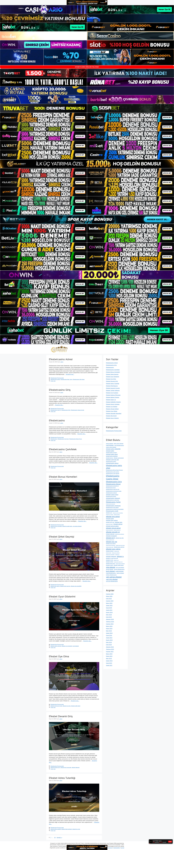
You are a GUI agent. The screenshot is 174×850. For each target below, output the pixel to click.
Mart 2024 (109, 631)
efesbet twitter (109, 561)
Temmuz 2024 (110, 621)
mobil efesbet (119, 571)
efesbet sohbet (108, 552)
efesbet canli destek (119, 458)
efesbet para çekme (55, 586)
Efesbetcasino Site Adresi (78, 379)
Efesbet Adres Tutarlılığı (62, 777)
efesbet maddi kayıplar (110, 539)
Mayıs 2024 (109, 626)
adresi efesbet (109, 443)
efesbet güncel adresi (113, 528)
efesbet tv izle (109, 560)
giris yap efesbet (120, 567)
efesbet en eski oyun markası (118, 512)
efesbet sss (117, 554)
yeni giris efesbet (112, 579)
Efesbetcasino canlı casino (112, 471)
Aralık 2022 (109, 665)
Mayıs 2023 (109, 654)
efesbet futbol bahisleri (66, 829)
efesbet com (109, 512)
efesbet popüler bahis (67, 526)
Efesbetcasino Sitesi (111, 496)
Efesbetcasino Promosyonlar (57, 377)
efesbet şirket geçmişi (65, 586)
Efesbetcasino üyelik (112, 511)
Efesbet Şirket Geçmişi (61, 536)
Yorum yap (53, 380)
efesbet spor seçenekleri (110, 554)
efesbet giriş (118, 522)
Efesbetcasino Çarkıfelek (63, 449)
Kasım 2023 (109, 640)
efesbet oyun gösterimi (67, 646)
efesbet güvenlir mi (113, 532)
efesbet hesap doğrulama (119, 534)
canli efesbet (110, 445)
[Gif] (87, 164)
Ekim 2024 (109, 614)
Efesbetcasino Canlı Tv (56, 410)
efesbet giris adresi (113, 516)
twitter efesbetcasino (111, 574)
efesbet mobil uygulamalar (110, 545)
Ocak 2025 (109, 607)
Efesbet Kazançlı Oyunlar (113, 388)
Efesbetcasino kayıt (111, 487)
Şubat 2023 (109, 660)
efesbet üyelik (109, 565)
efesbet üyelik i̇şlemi (75, 705)
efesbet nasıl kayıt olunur (120, 545)
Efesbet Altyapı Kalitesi (112, 409)
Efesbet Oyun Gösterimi (62, 596)
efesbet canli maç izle (112, 459)
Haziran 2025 (109, 601)
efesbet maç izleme (111, 543)
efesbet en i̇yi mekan (109, 514)
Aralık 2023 (109, 637)
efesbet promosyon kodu (56, 705)
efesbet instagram (111, 536)
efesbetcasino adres (111, 461)
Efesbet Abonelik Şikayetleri (113, 413)
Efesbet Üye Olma (59, 656)
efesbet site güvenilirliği (76, 586)
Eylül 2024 (109, 617)
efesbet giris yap (110, 522)
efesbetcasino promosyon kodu (113, 491)
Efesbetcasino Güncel (113, 484)
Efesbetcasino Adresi (61, 359)
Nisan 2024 (109, 628)
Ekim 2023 (109, 642)
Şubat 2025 (109, 605)
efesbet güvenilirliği (109, 530)
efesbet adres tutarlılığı (56, 829)
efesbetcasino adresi (55, 379)
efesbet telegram (76, 767)
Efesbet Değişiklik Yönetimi (113, 402)
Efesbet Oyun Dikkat (111, 411)
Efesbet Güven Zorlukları (112, 404)
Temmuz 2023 (110, 649)
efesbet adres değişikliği (113, 449)
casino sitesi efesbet (111, 447)
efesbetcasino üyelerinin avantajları (115, 509)
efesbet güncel (117, 524)
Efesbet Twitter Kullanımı (113, 390)
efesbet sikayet (110, 551)
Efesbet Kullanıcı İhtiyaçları (113, 395)
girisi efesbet (110, 567)
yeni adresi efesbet (77, 526)
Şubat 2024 (109, 633)
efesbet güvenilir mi (117, 530)
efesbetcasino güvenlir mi (112, 486)
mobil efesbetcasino (111, 573)
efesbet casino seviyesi (56, 646)
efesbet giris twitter (112, 520)
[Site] (43, 117)
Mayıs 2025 (109, 603)
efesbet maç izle (111, 542)
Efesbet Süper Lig (111, 399)
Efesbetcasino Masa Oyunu (75, 438)
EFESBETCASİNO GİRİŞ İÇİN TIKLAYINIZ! (87, 67)
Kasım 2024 (109, 612)
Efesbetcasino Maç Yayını (66, 379)
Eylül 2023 (109, 644)
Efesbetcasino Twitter (113, 502)
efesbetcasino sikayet (111, 492)
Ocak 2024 (109, 635)
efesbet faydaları (117, 514)
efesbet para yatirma (119, 547)
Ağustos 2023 (110, 647)
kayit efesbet (76, 646)
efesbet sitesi (116, 551)
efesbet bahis (110, 451)
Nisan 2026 (109, 596)
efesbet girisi (110, 518)
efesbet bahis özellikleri (112, 456)
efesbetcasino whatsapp (113, 505)
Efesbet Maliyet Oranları (112, 397)
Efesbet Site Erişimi (111, 415)
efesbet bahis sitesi (112, 454)
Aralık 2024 (109, 610)
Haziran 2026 (109, 594)
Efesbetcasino (57, 420)
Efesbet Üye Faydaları (112, 392)
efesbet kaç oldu (76, 829)
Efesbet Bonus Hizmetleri (63, 476)
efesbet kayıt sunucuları (65, 767)
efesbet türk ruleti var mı (118, 561)
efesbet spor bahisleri (116, 552)
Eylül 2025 (109, 598)
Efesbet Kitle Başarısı (112, 386)
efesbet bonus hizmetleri (56, 526)
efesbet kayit (110, 538)
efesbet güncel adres (112, 526)
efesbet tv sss (116, 560)
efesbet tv (120, 556)
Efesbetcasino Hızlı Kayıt (63, 438)
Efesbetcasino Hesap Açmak (77, 410)
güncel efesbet (109, 569)
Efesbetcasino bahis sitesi (114, 466)
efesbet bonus (109, 458)
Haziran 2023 (109, 651)
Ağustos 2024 (110, 619)
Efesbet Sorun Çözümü (112, 418)
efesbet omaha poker (109, 547)
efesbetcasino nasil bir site (112, 489)
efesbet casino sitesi (112, 494)
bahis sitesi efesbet (118, 443)
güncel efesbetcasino (119, 569)
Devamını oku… (70, 374)
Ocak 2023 (109, 663)
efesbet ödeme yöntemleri (120, 563)
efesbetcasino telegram (113, 498)
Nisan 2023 (109, 656)
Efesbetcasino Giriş (59, 389)
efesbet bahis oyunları (111, 452)
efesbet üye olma (67, 705)
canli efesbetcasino (119, 445)
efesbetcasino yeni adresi (112, 507)
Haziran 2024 (109, 624)
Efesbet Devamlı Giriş (61, 716)
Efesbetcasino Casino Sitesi (112, 477)
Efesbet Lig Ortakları (111, 406)
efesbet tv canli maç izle (112, 558)
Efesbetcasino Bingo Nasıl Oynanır (114, 470)
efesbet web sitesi (110, 563)
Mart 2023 (109, 658)
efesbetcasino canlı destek (112, 473)
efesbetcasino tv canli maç (112, 500)
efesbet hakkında (110, 534)
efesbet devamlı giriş (55, 767)
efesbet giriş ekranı (109, 524)
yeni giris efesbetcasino (112, 581)
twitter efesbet (120, 573)
